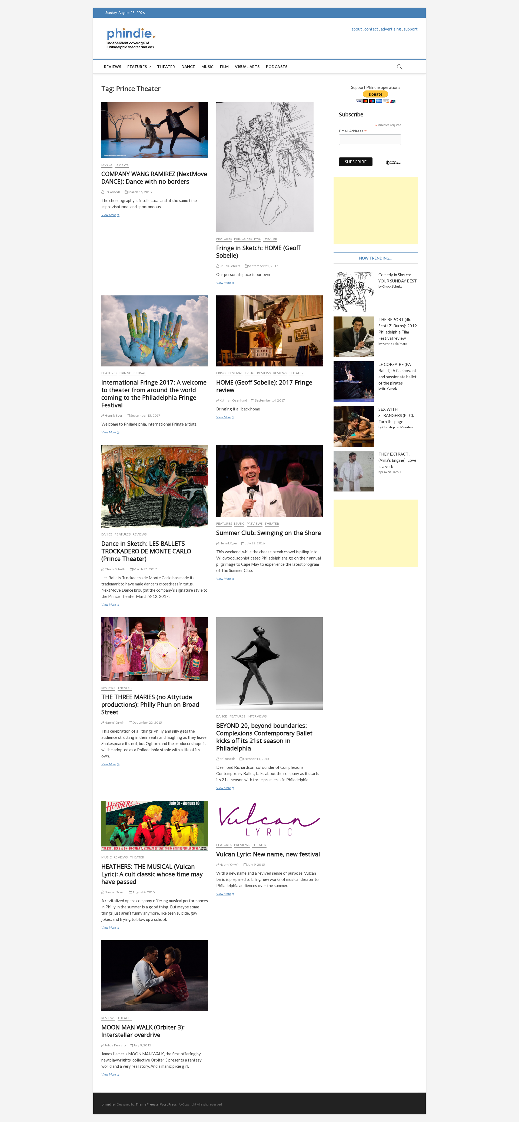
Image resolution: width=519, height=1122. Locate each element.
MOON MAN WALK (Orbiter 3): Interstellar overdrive (143, 1031)
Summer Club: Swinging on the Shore (268, 532)
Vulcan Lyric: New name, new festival (268, 854)
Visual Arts (247, 66)
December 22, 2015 (147, 722)
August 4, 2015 (143, 892)
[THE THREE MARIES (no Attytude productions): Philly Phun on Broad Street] (154, 649)
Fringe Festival (247, 239)
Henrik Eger (113, 415)
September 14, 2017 (269, 400)
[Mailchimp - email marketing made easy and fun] (393, 166)
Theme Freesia (147, 1104)
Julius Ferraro (115, 1045)
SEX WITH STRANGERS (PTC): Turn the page (396, 415)
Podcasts (277, 66)
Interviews (257, 716)
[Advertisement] (376, 210)
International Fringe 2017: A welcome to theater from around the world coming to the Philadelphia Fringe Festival (154, 393)
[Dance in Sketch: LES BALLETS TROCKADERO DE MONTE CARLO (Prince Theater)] (154, 486)
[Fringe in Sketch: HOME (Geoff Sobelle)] (269, 167)
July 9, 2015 (256, 864)
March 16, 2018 (140, 192)
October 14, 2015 (255, 759)
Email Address (353, 131)
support (411, 28)
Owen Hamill (391, 472)
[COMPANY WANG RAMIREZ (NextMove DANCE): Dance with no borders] (154, 130)
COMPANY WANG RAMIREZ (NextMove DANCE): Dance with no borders (154, 177)
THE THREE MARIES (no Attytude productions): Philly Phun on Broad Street (150, 704)
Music (207, 66)
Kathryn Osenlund (233, 400)
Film (224, 66)
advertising (391, 28)
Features (137, 66)
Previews (255, 523)
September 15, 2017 (145, 415)
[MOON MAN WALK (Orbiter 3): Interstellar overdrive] (154, 975)
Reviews (112, 66)
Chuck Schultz (230, 266)
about (356, 28)
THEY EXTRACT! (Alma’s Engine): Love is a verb (397, 460)
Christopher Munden (397, 427)
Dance (188, 66)
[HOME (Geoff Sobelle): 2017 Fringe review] (269, 330)
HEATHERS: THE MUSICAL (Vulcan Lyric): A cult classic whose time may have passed (152, 873)
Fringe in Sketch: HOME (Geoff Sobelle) (258, 251)
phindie (108, 1104)
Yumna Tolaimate (394, 344)
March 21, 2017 (145, 569)
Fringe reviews (258, 373)
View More (110, 215)
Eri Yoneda (112, 192)
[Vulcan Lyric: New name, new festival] (269, 819)
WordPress (168, 1104)
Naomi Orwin (114, 722)
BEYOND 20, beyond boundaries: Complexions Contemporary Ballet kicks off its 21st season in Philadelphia (264, 736)
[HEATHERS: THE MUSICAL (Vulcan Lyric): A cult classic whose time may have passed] (154, 826)
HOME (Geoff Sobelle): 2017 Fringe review (264, 386)
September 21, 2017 (263, 266)
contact (371, 28)
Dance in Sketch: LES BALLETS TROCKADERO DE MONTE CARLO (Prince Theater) (146, 550)
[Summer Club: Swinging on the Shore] (269, 481)
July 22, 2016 (254, 543)
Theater (166, 66)
